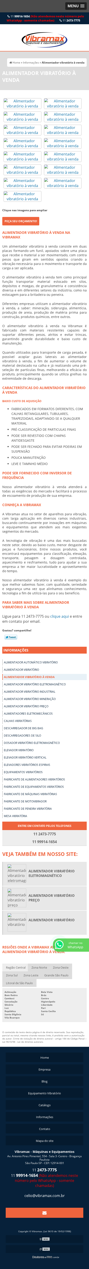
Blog (44, 1081)
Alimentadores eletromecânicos (28, 714)
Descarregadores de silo (22, 735)
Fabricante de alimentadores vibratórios (34, 779)
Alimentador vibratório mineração (30, 699)
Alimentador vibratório (21, 670)
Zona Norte (39, 967)
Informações (15, 650)
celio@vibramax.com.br (44, 1195)
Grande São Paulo (56, 975)
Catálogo (45, 1105)
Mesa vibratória (15, 816)
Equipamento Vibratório (44, 1093)
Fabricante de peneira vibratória (28, 809)
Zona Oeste (60, 967)
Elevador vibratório (19, 750)
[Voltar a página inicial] (44, 37)
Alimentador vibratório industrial (29, 692)
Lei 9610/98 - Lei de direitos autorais (22, 1041)
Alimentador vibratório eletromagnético (35, 684)
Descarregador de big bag (23, 728)
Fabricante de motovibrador (25, 801)
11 (45, 18)
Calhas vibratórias (18, 721)
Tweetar (11, 637)
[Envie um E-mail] (44, 1213)
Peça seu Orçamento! (21, 221)
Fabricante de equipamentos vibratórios (34, 787)
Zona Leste (31, 975)
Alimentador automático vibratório (31, 662)
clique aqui (59, 616)
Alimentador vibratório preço (26, 706)
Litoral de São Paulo (19, 983)
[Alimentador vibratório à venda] (22, 103)
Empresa (44, 1069)
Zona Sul (12, 975)
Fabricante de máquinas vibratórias (30, 794)
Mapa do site (44, 1141)
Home (44, 1057)
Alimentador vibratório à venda (29, 677)
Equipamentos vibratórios (23, 772)
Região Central (16, 967)
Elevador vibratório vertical (25, 757)
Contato (44, 1129)
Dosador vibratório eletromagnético (32, 743)
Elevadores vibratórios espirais (27, 765)
